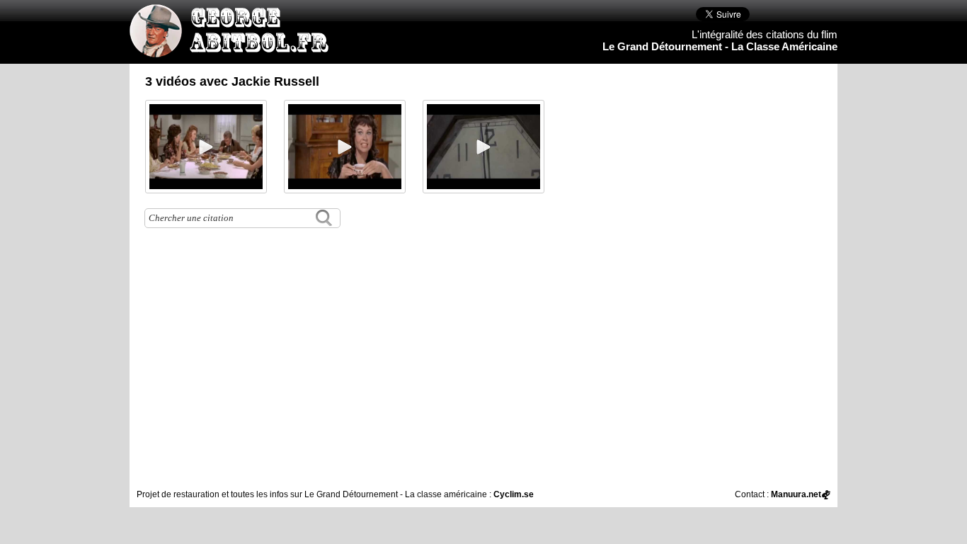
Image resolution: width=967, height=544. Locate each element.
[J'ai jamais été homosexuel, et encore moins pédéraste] (206, 147)
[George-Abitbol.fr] (234, 50)
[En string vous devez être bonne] (345, 147)
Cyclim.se (513, 494)
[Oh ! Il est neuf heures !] (483, 147)
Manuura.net (796, 494)
